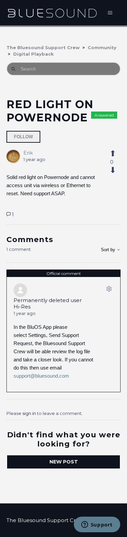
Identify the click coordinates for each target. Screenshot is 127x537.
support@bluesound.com (41, 376)
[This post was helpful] (112, 154)
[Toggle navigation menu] (110, 12)
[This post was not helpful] (112, 170)
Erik (28, 153)
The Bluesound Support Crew (43, 47)
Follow (23, 136)
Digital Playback (33, 54)
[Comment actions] (109, 290)
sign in (29, 413)
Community (102, 47)
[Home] (52, 12)
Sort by (109, 249)
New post (63, 462)
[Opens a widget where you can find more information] (96, 525)
